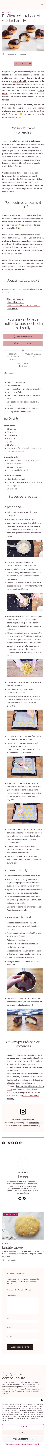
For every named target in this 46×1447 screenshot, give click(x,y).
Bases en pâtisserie (10, 1214)
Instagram (33, 1122)
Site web (10, 1337)
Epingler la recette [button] (24, 343)
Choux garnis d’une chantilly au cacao (23, 305)
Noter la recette (12, 1290)
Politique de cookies (13, 1444)
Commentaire (12, 1295)
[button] (43, 1400)
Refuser (22, 1433)
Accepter (23, 1427)
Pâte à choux (6, 12)
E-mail (9, 1327)
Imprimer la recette (24, 337)
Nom (9, 1318)
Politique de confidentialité (30, 1444)
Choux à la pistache (15, 302)
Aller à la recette (24, 64)
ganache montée (23, 111)
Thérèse (22, 1176)
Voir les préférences (23, 1439)
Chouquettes (12, 308)
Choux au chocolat (15, 299)
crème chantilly (20, 81)
